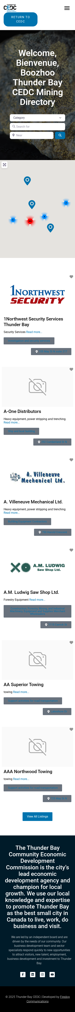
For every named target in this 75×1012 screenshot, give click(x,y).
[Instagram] (42, 974)
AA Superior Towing (24, 684)
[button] (67, 8)
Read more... (34, 332)
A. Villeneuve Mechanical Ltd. (33, 501)
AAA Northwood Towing (28, 771)
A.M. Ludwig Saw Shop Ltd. (31, 592)
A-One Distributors (22, 411)
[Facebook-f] (22, 974)
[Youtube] (52, 974)
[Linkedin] (32, 974)
